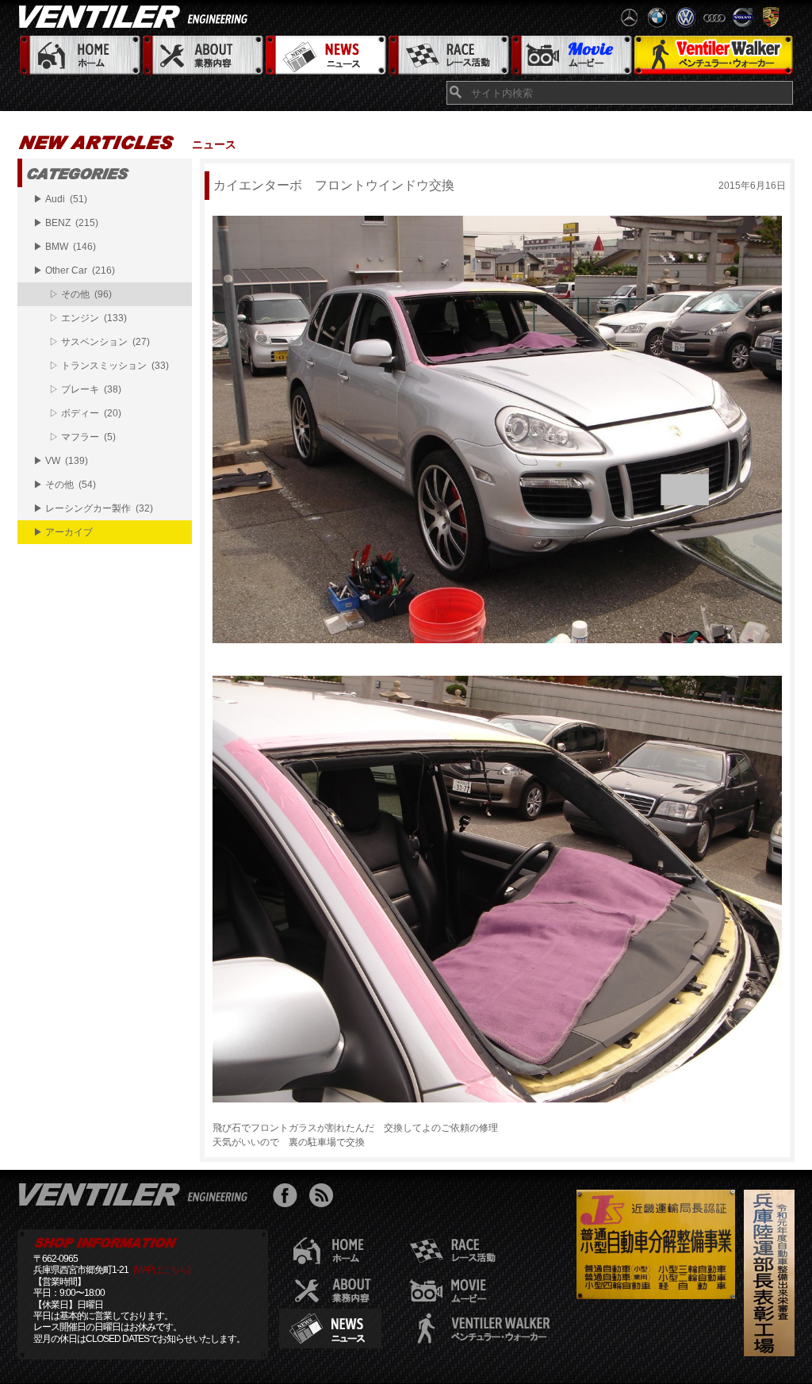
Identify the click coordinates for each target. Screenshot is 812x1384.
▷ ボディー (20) (85, 413)
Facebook (289, 1197)
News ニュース (324, 56)
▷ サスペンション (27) (99, 341)
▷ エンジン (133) (88, 318)
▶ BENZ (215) (65, 222)
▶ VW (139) (60, 460)
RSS (325, 1197)
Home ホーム (78, 56)
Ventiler (136, 1194)
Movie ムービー (570, 56)
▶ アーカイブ (63, 532)
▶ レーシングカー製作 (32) (93, 508)
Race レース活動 (447, 56)
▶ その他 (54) (64, 484)
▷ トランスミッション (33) (109, 365)
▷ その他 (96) (80, 294)
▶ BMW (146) (64, 246)
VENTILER (136, 16)
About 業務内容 (201, 56)
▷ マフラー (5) (82, 437)
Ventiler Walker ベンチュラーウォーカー (713, 56)
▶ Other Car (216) (74, 270)
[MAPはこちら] (161, 1269)
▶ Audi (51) (60, 199)
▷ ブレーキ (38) (85, 389)
